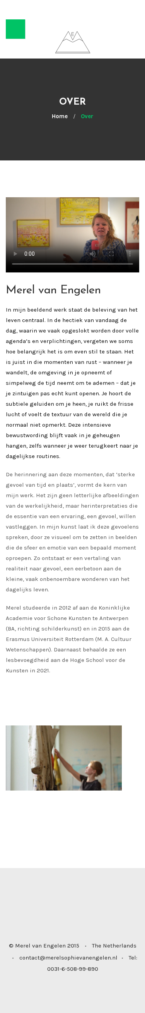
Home (60, 116)
